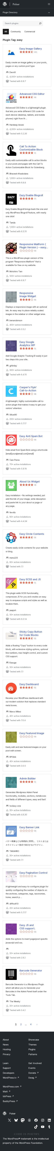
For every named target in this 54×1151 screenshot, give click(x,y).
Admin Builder (28, 778)
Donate (33, 1073)
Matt (7, 1091)
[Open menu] (49, 4)
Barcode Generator (31, 970)
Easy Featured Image (32, 733)
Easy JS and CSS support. (27, 927)
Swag (32, 1077)
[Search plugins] (40, 23)
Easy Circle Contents (32, 533)
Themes (32, 1044)
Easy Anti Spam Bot (31, 436)
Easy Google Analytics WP (27, 344)
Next (37, 1024)
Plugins (31, 1049)
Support (7, 1068)
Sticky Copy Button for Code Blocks (31, 633)
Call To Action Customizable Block (31, 148)
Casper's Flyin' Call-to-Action (28, 389)
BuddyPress (10, 1101)
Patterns (32, 1054)
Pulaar (12, 1113)
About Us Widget (30, 481)
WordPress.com (12, 1086)
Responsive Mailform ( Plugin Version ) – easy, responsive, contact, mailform (33, 246)
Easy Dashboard (29, 684)
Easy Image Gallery (31, 48)
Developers (8, 1073)
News (6, 1044)
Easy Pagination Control (33, 872)
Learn (5, 1063)
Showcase (33, 1039)
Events (31, 1068)
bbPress (8, 1096)
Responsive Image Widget (28, 295)
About (6, 1039)
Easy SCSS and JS (30, 579)
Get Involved (35, 1063)
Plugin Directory (10, 12)
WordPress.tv (11, 1077)
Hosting (7, 1049)
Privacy (6, 1054)
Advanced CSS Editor (32, 93)
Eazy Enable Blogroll (31, 195)
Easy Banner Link (29, 827)
